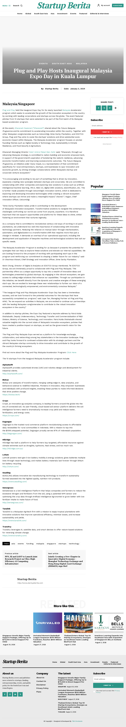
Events (43, 64)
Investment (63, 699)
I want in (105, 132)
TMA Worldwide (77, 721)
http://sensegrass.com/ (13, 502)
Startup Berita (51, 89)
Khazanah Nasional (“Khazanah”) (29, 128)
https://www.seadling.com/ (14, 482)
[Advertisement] (108, 160)
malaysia (40, 544)
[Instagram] (10, 694)
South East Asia (62, 64)
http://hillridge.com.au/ (12, 448)
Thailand (61, 712)
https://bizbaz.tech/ (11, 395)
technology (74, 544)
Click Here (71, 352)
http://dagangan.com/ (12, 433)
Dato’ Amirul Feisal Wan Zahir (42, 152)
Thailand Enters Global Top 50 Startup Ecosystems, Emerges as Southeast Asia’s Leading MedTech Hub (112, 219)
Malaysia (81, 64)
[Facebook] (98, 107)
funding (30, 544)
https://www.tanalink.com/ (14, 520)
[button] (18, 5)
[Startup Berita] (8, 581)
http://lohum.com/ (10, 466)
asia (13, 544)
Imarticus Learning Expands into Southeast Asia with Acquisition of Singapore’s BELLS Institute (112, 230)
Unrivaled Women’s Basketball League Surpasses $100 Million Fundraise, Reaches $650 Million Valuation (112, 208)
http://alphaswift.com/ (12, 374)
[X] (104, 107)
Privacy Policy (117, 137)
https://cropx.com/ (10, 415)
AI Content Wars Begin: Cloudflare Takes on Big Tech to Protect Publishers (112, 241)
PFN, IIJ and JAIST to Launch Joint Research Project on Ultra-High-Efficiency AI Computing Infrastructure (21, 560)
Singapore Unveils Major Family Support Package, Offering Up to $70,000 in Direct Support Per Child (111, 197)
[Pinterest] (109, 107)
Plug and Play (9, 110)
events (21, 544)
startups (62, 544)
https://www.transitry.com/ (14, 535)
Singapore (62, 687)
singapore (51, 544)
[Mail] (15, 694)
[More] (115, 107)
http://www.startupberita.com (30, 583)
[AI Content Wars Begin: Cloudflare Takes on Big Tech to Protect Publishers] (96, 240)
